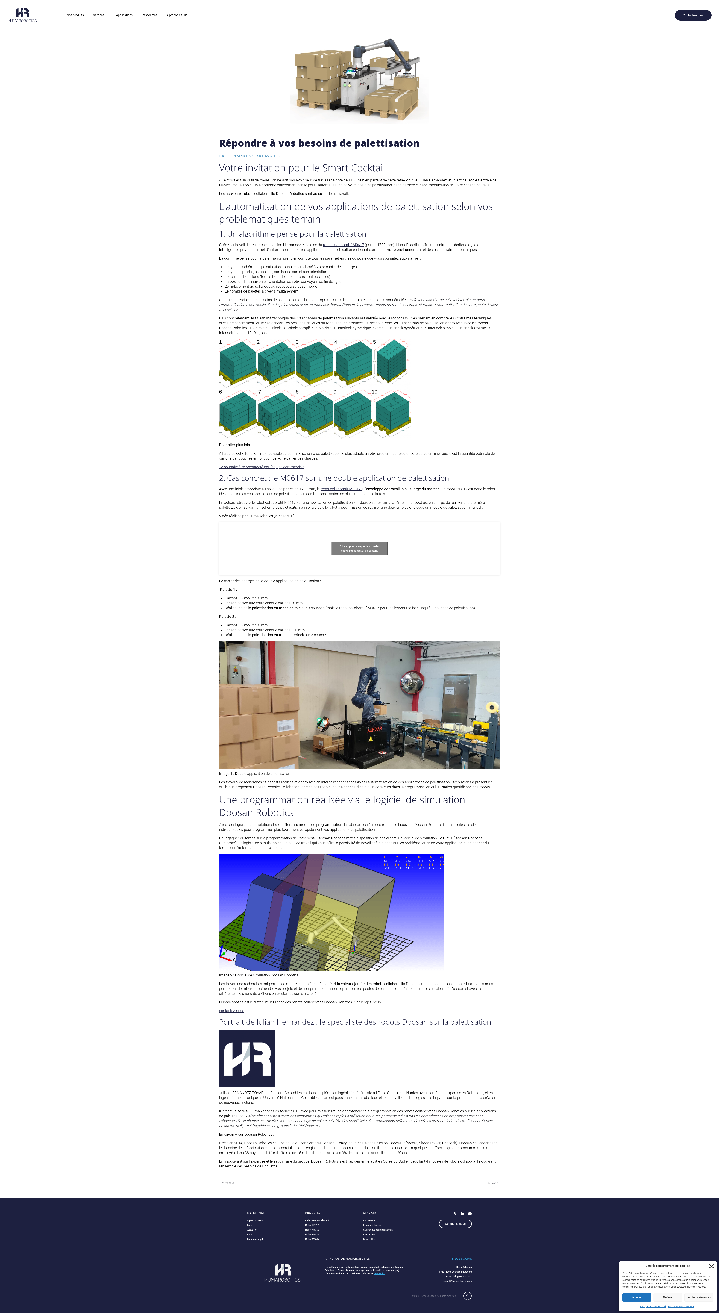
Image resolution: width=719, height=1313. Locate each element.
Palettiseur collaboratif (317, 1220)
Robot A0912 (312, 1229)
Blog (276, 156)
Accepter (636, 1297)
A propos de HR (255, 1220)
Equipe (250, 1225)
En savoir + (379, 1273)
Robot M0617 (312, 1239)
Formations (369, 1220)
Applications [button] (124, 15)
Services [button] (98, 15)
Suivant (493, 1183)
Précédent (227, 1183)
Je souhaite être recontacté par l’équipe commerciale (261, 467)
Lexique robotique (372, 1225)
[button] (711, 1266)
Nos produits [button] (75, 15)
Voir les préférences (699, 1297)
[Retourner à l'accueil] (22, 15)
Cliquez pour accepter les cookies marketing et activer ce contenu (360, 548)
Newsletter (369, 1239)
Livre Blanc (369, 1234)
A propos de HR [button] (176, 15)
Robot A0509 (312, 1234)
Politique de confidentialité (653, 1306)
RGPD (250, 1234)
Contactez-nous (693, 15)
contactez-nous (231, 1010)
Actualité (252, 1229)
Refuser (668, 1297)
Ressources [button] (149, 15)
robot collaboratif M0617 (341, 489)
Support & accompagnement (378, 1229)
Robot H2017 (312, 1225)
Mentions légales (256, 1239)
